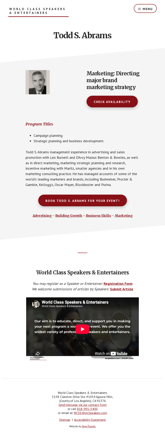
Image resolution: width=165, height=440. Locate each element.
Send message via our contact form (83, 405)
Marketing (124, 216)
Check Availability (112, 102)
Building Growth (68, 216)
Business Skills (98, 216)
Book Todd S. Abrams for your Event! (82, 201)
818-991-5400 (87, 409)
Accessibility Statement (90, 420)
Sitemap (64, 420)
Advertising (42, 216)
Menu (148, 9)
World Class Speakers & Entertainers (37, 11)
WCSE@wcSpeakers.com (90, 413)
